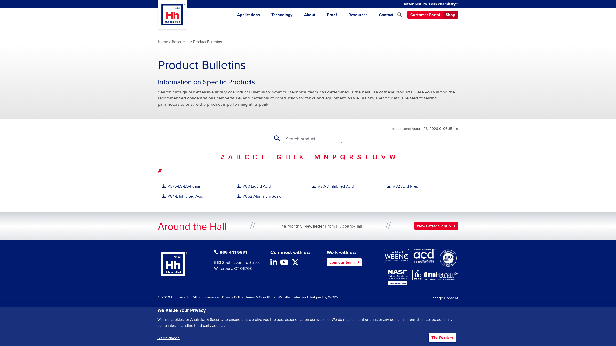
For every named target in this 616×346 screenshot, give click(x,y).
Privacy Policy (232, 297)
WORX (333, 297)
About (309, 15)
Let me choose (168, 337)
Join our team (342, 262)
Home (163, 41)
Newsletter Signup (434, 226)
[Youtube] (284, 263)
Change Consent (444, 298)
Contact (386, 15)
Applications (248, 15)
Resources (357, 15)
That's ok (440, 337)
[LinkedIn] (273, 263)
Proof (332, 15)
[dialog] (308, 323)
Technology (282, 15)
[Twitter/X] (295, 263)
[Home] (172, 14)
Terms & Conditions (260, 297)
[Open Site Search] (399, 15)
